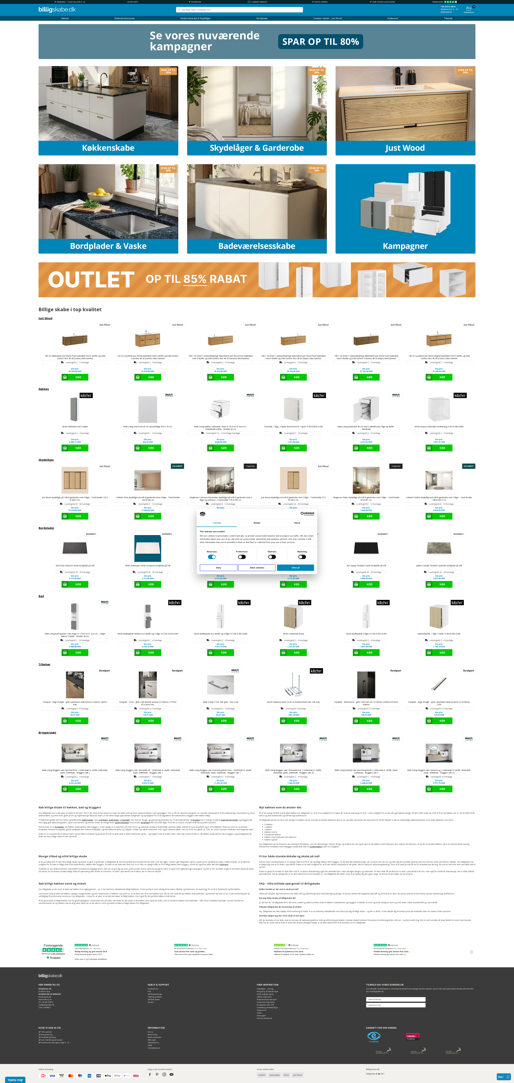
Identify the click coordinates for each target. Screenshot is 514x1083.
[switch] (242, 557)
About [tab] (297, 523)
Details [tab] (257, 523)
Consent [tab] (217, 523)
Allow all (296, 568)
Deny (218, 568)
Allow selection (257, 568)
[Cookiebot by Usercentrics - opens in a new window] (302, 514)
